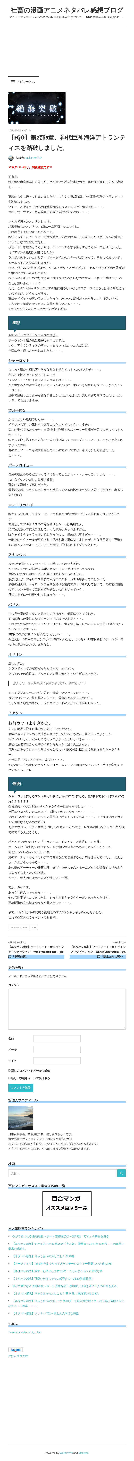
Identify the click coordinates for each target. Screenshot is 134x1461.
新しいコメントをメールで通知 (30, 1070)
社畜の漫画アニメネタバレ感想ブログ (67, 10)
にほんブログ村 (18, 1356)
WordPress (66, 1453)
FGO (34, 927)
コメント (13, 985)
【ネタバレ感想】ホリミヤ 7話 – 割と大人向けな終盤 (45, 1313)
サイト (12, 1060)
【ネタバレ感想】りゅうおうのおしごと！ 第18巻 (43, 1256)
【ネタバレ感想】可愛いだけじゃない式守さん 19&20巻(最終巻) (52, 1278)
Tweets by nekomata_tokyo (24, 1332)
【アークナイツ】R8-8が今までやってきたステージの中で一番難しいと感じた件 (62, 1263)
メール (12, 1049)
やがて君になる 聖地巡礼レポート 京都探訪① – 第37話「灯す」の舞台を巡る (60, 1236)
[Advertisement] (67, 52)
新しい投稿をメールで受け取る (30, 1078)
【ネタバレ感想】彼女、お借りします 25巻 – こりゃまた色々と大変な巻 (57, 1271)
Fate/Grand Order (19, 927)
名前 (11, 1038)
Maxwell (83, 1453)
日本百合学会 (33, 158)
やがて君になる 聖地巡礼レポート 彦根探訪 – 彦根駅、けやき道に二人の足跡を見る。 (65, 1286)
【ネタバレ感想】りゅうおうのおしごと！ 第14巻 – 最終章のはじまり (56, 1293)
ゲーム (27, 130)
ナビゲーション (26, 81)
